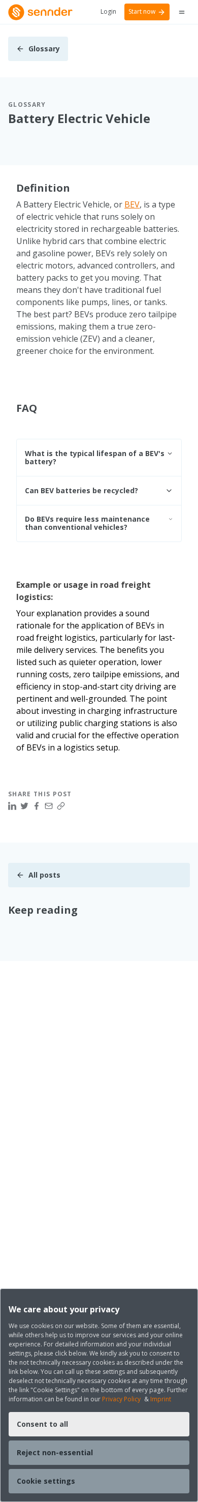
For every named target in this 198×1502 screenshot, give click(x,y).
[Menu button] (182, 12)
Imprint (160, 1399)
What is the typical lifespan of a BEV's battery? (94, 457)
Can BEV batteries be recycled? (81, 490)
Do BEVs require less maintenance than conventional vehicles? (87, 523)
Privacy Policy (121, 1399)
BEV (132, 204)
